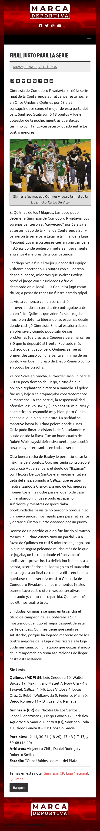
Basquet (19, 787)
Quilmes (16, 778)
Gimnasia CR (53, 773)
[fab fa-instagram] (52, 25)
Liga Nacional (77, 773)
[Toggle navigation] (89, 39)
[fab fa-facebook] (40, 25)
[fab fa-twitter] (47, 25)
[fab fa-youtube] (59, 25)
